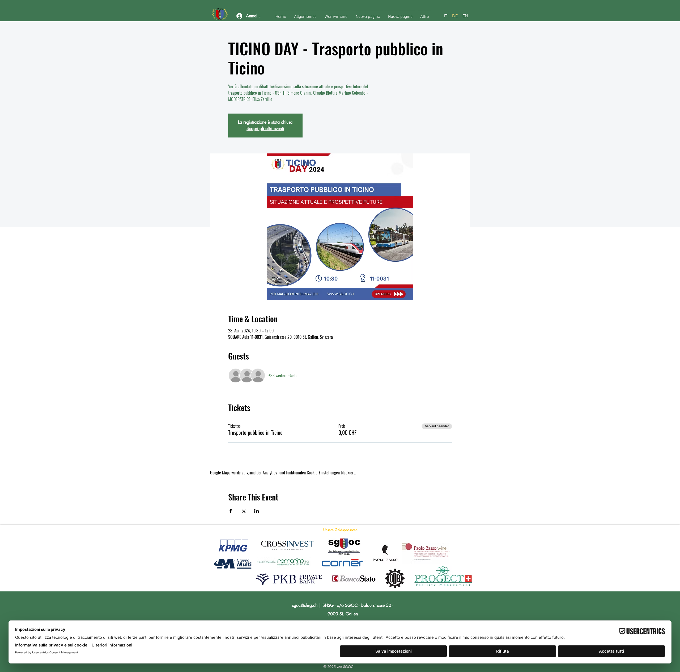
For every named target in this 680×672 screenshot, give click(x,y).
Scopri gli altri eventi (265, 128)
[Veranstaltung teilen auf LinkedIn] (256, 511)
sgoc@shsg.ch (304, 605)
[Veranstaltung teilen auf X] (243, 511)
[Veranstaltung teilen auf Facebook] (230, 511)
